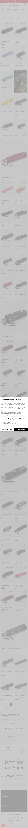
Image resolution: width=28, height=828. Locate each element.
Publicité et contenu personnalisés (9, 421)
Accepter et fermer (21, 429)
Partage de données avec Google (9, 423)
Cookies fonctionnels (7, 422)
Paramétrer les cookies (7, 429)
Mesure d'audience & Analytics (9, 419)
